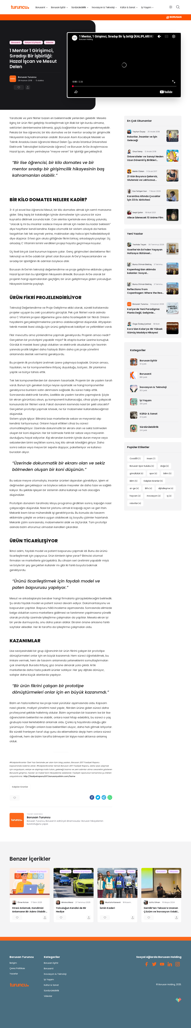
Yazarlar (14, 973)
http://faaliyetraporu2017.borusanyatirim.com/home (49, 776)
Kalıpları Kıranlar (20, 786)
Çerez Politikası (17, 968)
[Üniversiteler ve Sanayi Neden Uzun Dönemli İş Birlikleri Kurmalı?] (172, 156)
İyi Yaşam (146, 7)
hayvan (135, 495)
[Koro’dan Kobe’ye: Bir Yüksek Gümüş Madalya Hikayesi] (172, 328)
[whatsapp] (109, 797)
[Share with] (27, 87)
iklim (133, 480)
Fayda (131, 871)
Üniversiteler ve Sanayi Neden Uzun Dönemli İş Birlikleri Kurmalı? (145, 158)
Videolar (49, 42)
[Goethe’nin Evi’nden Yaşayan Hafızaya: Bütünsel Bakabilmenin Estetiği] (172, 249)
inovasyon (154, 495)
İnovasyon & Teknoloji (103, 7)
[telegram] (103, 797)
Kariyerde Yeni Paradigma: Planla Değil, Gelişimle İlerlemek (143, 311)
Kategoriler (52, 957)
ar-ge (134, 488)
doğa (164, 465)
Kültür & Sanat (127, 7)
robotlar (135, 503)
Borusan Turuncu (27, 77)
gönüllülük (136, 473)
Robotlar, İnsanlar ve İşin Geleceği (142, 138)
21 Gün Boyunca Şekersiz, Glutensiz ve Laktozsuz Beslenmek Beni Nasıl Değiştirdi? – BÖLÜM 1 (142, 178)
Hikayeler (174, 871)
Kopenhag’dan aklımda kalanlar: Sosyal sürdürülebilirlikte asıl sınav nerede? (143, 271)
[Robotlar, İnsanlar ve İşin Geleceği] (172, 136)
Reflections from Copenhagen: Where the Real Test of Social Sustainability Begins (145, 291)
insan (151, 458)
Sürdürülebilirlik (78, 7)
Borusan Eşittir (58, 7)
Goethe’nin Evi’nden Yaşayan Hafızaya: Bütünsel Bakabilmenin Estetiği (144, 251)
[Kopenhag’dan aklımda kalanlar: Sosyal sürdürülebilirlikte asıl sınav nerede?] (172, 269)
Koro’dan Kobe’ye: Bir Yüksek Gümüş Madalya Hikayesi (144, 330)
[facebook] (92, 797)
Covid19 (135, 458)
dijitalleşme (165, 488)
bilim (167, 473)
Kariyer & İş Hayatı (33, 42)
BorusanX (40, 7)
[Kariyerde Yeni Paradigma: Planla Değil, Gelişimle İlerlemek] (172, 308)
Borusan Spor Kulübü (142, 465)
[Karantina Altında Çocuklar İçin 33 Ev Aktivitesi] (172, 195)
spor (153, 473)
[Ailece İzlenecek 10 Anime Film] (172, 215)
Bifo (148, 488)
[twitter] (98, 797)
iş (169, 495)
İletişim (13, 962)
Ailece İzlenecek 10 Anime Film (145, 217)
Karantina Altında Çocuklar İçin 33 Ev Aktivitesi (143, 198)
